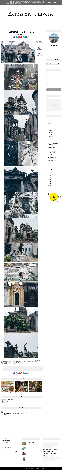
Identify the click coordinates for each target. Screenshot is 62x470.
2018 (48, 125)
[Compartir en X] (17, 37)
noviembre (50, 132)
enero (49, 171)
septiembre (50, 136)
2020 (48, 121)
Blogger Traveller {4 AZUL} (30, 447)
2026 (48, 119)
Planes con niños (50, 451)
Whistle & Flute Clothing (52, 163)
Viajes (58, 457)
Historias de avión (46, 447)
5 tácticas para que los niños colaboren (54, 154)
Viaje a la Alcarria (52, 457)
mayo (49, 141)
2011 (48, 181)
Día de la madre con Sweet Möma (53, 162)
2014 (48, 175)
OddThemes (42, 468)
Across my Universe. (30, 468)
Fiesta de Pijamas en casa (52, 147)
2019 (48, 123)
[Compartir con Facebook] (14, 37)
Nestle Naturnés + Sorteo (52, 160)
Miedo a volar (55, 449)
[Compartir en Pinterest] (28, 37)
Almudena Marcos (19, 34)
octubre (50, 134)
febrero (50, 169)
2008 (48, 187)
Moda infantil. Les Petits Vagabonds (53, 145)
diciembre (50, 130)
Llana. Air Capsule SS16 (52, 155)
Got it (54, 2)
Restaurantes (45, 455)
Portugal (50, 453)
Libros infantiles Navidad (47, 449)
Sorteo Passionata (29, 458)
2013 (48, 177)
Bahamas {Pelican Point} (30, 442)
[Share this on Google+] (19, 37)
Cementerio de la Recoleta (52, 157)
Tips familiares (51, 455)
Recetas (54, 453)
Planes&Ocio (45, 453)
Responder (5, 415)
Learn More (49, 2)
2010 (48, 183)
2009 (48, 185)
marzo (50, 167)
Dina (10, 363)
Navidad (44, 451)
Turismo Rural (45, 457)
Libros (52, 447)
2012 (48, 179)
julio (49, 138)
